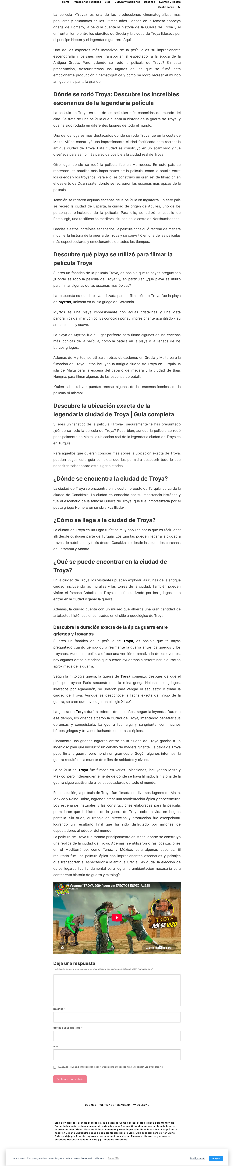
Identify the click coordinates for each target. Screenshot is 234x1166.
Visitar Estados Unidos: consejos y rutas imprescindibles (110, 1129)
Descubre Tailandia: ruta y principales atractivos (97, 1139)
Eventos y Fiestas (170, 1)
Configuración (197, 1158)
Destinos (149, 1)
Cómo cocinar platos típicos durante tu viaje (146, 1122)
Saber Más (113, 1158)
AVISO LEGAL (141, 1104)
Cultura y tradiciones (127, 1)
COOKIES (91, 1104)
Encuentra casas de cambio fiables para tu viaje (105, 1132)
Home (65, 1)
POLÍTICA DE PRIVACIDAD (114, 1104)
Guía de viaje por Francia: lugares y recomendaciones (88, 1136)
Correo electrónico (68, 1028)
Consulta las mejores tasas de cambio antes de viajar (87, 1126)
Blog (107, 1)
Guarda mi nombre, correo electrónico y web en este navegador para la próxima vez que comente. (110, 1067)
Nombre (59, 1009)
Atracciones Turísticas (87, 1)
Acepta (216, 1158)
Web (56, 1046)
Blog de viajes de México (103, 1122)
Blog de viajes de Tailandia (71, 1122)
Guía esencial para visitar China (155, 1132)
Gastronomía (166, 7)
